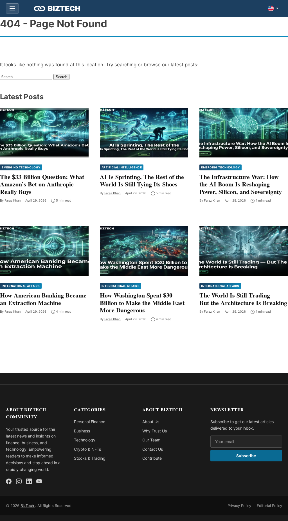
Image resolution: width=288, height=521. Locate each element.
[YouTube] (39, 481)
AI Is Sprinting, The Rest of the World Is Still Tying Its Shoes (142, 180)
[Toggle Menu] (12, 8)
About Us (150, 421)
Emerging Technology (21, 167)
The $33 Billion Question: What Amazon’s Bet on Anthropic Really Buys (42, 184)
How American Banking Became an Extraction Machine (43, 298)
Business (82, 430)
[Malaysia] (273, 8)
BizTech (28, 505)
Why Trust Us (154, 430)
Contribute (152, 458)
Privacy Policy (239, 505)
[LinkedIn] (29, 481)
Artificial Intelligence (122, 167)
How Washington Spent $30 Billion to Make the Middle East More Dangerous (142, 302)
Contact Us (152, 449)
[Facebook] (9, 481)
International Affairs (21, 286)
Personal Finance (89, 421)
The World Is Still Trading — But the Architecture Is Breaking (243, 298)
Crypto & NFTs (87, 449)
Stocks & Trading (89, 458)
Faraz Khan (12, 200)
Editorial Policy (269, 505)
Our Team (151, 439)
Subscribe (246, 455)
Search (61, 77)
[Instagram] (19, 481)
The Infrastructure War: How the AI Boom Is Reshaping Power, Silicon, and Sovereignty (240, 184)
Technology (84, 439)
